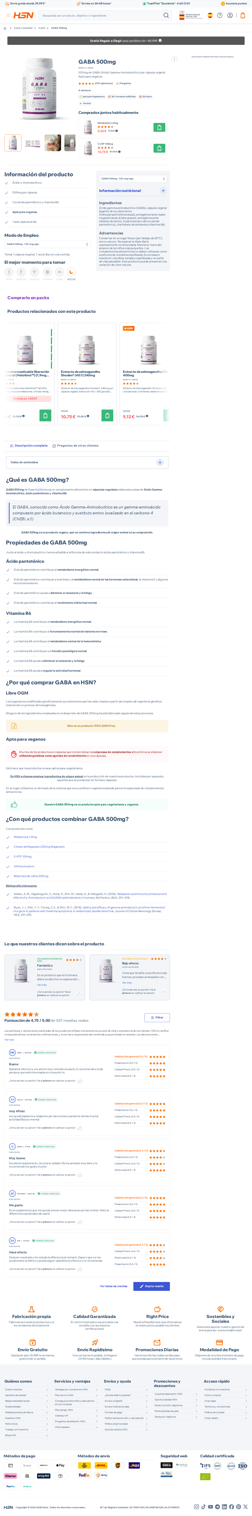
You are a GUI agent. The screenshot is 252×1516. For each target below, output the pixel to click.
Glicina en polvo (24, 866)
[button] (39, 89)
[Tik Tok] (203, 1506)
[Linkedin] (224, 1506)
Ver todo (87, 103)
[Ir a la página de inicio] (8, 28)
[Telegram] (217, 1506)
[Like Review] (79, 994)
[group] (95, 83)
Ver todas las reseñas (113, 1286)
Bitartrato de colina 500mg (31, 876)
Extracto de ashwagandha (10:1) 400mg (147, 373)
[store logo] (23, 15)
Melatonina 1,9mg (108, 123)
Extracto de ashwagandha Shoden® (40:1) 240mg (80, 373)
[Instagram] (196, 1506)
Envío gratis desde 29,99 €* (27, 3)
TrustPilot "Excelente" (168, 3)
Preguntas (125, 83)
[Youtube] (210, 1506)
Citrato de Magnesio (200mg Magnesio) (39, 846)
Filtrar (159, 1017)
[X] (245, 1506)
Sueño (42, 28)
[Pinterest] (238, 1506)
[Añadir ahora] (159, 127)
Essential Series (85, 68)
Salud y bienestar (23, 28)
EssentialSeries (38, 489)
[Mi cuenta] (230, 15)
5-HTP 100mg (105, 144)
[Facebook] (231, 1506)
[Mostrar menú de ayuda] (219, 15)
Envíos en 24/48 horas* (96, 3)
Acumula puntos (236, 3)
